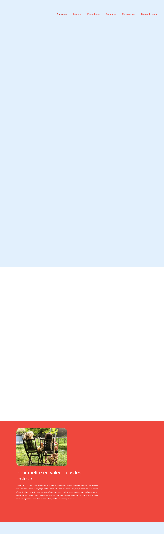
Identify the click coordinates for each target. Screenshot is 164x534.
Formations (93, 14)
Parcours (111, 14)
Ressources (128, 14)
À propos (62, 14)
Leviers (77, 14)
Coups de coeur (149, 14)
